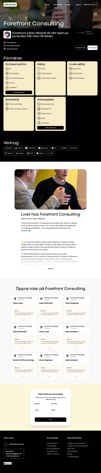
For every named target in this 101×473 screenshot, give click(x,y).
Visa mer (50, 268)
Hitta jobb (71, 449)
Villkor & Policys (53, 454)
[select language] (96, 4)
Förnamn (37, 403)
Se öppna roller (81, 48)
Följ (50, 419)
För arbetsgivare (53, 449)
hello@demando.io (16, 444)
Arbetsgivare (57, 5)
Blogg (69, 454)
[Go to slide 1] (22, 348)
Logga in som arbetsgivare (77, 446)
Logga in (78, 5)
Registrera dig (89, 5)
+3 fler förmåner (19, 92)
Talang (46, 5)
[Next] (35, 312)
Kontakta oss (52, 451)
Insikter (68, 5)
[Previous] (13, 312)
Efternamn (54, 403)
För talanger (51, 446)
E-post (37, 410)
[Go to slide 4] (78, 348)
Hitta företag (72, 451)
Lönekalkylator (73, 457)
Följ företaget (92, 48)
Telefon (53, 410)
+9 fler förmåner (50, 128)
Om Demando (52, 443)
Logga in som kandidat (76, 443)
